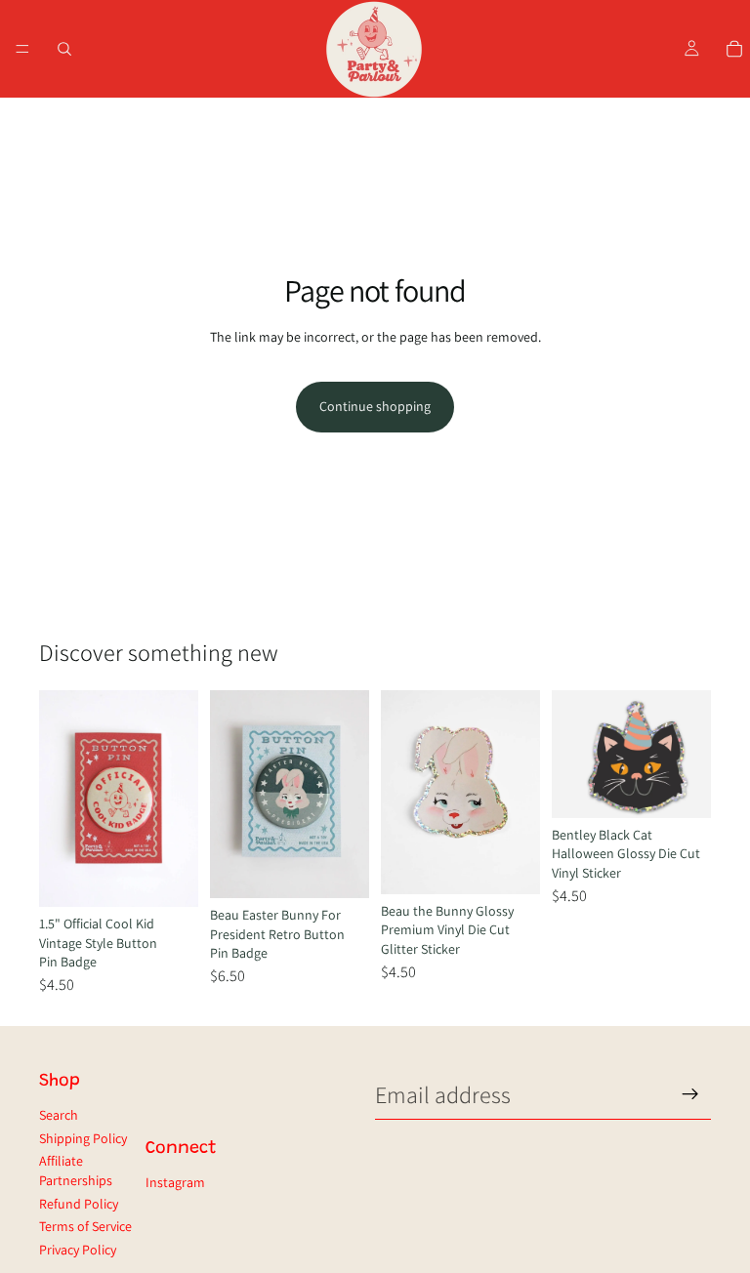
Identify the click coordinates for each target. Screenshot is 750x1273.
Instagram (175, 1182)
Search (58, 1115)
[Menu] (22, 48)
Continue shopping (375, 406)
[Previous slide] (60, 798)
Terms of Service (85, 1226)
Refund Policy (78, 1203)
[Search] (64, 48)
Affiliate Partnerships (75, 1170)
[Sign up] (690, 1094)
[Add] (168, 876)
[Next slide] (176, 798)
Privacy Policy (77, 1249)
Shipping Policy (83, 1138)
